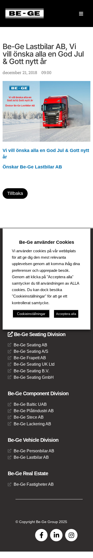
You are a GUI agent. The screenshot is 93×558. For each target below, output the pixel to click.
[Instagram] (71, 535)
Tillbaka (15, 193)
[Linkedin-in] (56, 535)
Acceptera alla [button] (66, 314)
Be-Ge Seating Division (39, 334)
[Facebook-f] (41, 535)
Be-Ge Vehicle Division (33, 440)
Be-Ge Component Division (38, 393)
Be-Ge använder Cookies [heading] (46, 242)
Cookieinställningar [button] (31, 314)
